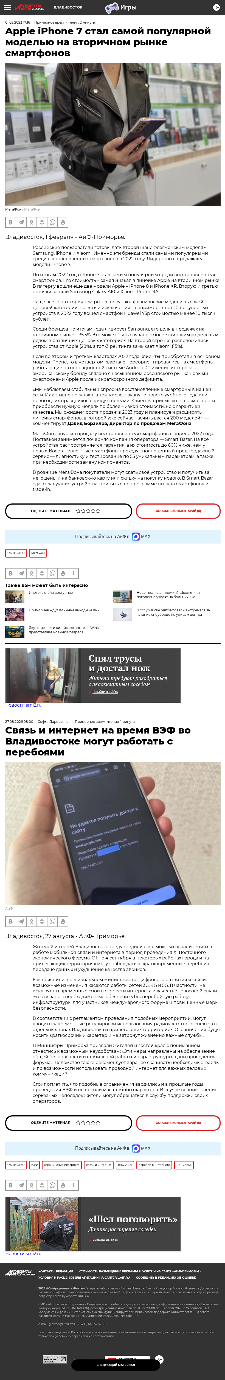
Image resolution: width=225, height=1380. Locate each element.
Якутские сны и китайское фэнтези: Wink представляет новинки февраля (64, 630)
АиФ (9, 908)
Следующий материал (116, 1365)
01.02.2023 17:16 (17, 22)
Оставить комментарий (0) (178, 511)
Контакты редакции (55, 1271)
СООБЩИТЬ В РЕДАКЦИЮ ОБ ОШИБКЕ (166, 1278)
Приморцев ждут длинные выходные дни (64, 610)
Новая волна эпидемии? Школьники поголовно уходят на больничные (168, 594)
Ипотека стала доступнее (51, 592)
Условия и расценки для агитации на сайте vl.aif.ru (84, 1278)
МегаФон (32, 209)
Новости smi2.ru (23, 705)
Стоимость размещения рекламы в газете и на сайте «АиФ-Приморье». (140, 1271)
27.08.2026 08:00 (19, 722)
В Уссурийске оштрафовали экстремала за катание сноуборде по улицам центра (173, 612)
